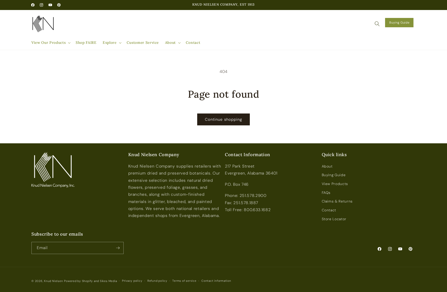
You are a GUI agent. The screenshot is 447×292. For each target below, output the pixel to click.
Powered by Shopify (78, 281)
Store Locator (334, 219)
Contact (329, 210)
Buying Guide (399, 22)
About (327, 166)
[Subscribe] (117, 248)
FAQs (326, 192)
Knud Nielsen (53, 281)
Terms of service (184, 281)
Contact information (216, 281)
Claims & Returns (337, 201)
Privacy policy (132, 281)
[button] (50, 42)
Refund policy (157, 281)
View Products (335, 184)
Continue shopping (223, 119)
